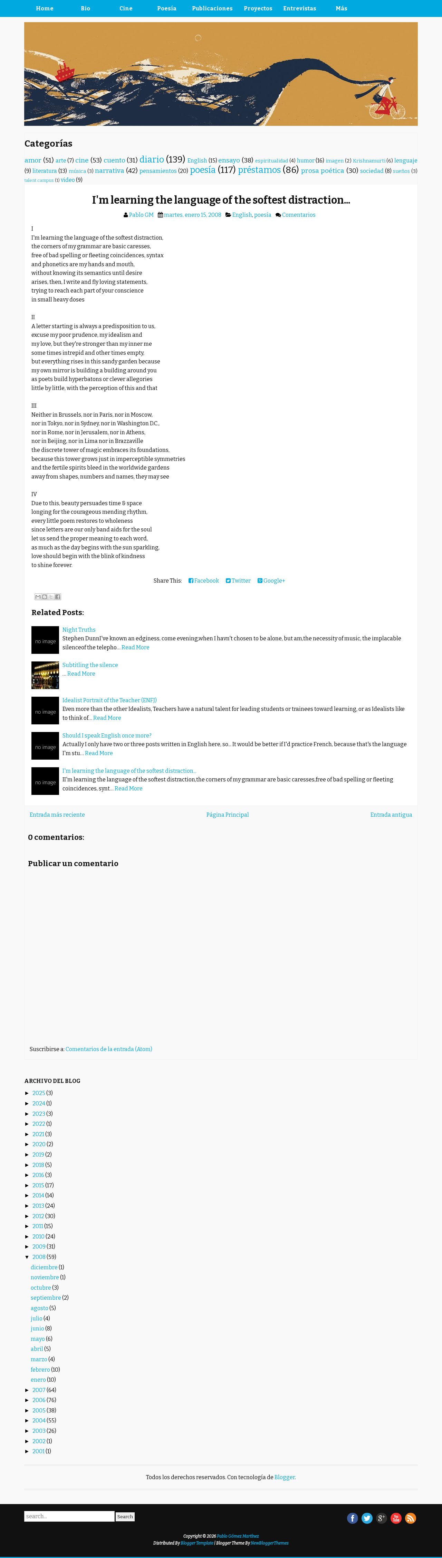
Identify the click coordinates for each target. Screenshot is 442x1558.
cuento (114, 160)
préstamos (259, 170)
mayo (38, 1339)
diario (152, 159)
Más (341, 8)
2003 (39, 1431)
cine (82, 160)
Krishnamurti (369, 161)
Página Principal (227, 815)
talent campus (39, 180)
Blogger (285, 1477)
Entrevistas (299, 8)
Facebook (206, 580)
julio (37, 1318)
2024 (39, 1103)
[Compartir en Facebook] (57, 596)
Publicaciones (212, 8)
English (197, 160)
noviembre (45, 1277)
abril (37, 1349)
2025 (39, 1093)
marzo (39, 1359)
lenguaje (405, 160)
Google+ (273, 580)
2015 (38, 1185)
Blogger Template (197, 1543)
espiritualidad (271, 161)
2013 (38, 1206)
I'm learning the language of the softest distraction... (221, 200)
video (68, 180)
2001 (39, 1451)
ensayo (229, 160)
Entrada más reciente (57, 815)
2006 (39, 1400)
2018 (38, 1165)
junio (38, 1328)
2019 (38, 1154)
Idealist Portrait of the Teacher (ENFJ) (110, 700)
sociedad (372, 171)
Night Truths (79, 630)
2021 (38, 1134)
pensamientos (158, 171)
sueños (401, 171)
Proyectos (258, 8)
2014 (38, 1195)
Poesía (166, 8)
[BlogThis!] (44, 596)
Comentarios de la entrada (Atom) (109, 1049)
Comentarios (299, 215)
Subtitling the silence (90, 665)
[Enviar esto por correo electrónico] (38, 596)
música (77, 171)
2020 (39, 1144)
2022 (39, 1124)
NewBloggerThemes (270, 1543)
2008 (39, 1257)
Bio (85, 8)
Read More (136, 647)
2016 (38, 1175)
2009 (39, 1246)
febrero (41, 1369)
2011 (38, 1226)
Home (45, 8)
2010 (39, 1236)
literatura (44, 171)
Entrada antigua (391, 815)
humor (306, 160)
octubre (41, 1288)
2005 (39, 1410)
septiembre (46, 1298)
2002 (39, 1441)
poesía (203, 170)
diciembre (45, 1267)
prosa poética (322, 171)
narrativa (109, 171)
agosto (40, 1308)
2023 (39, 1114)
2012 (38, 1216)
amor (33, 160)
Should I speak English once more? (107, 735)
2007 (39, 1390)
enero (39, 1379)
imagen (335, 161)
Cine (126, 8)
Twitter (241, 580)
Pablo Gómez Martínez (238, 1536)
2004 (39, 1420)
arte (61, 160)
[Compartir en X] (51, 596)
